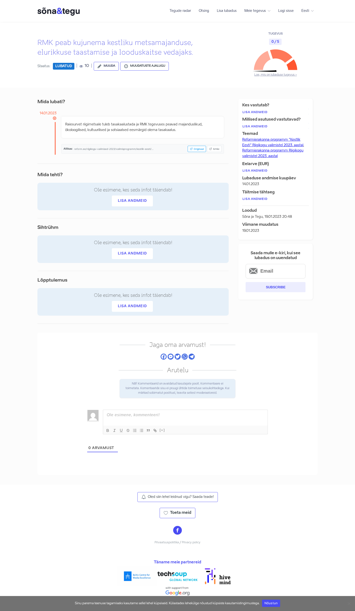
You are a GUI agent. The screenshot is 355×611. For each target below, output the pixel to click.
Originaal (199, 148)
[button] (106, 66)
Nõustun (271, 603)
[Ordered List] (134, 430)
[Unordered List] (141, 430)
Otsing (204, 11)
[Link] (155, 430)
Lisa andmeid (132, 201)
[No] (349, 603)
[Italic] (114, 430)
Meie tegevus (255, 11)
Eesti (305, 11)
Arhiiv (216, 148)
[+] (162, 430)
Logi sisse (286, 11)
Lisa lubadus (227, 11)
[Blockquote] (148, 430)
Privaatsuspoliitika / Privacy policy (177, 542)
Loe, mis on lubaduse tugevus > (275, 74)
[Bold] (107, 430)
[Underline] (121, 430)
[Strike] (128, 430)
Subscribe (275, 287)
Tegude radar (180, 11)
